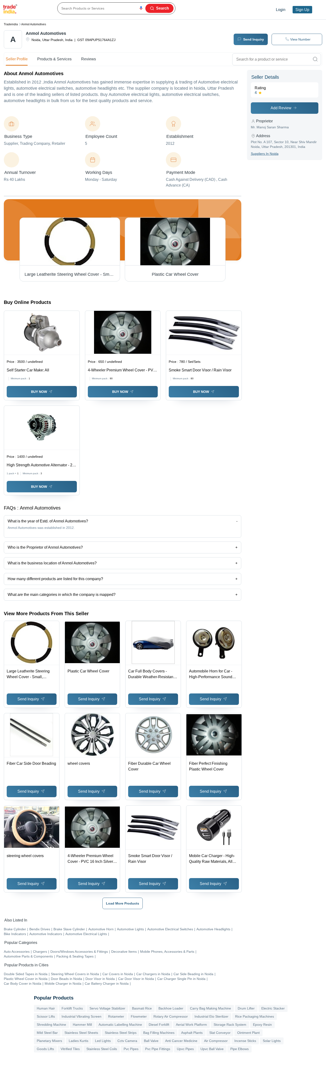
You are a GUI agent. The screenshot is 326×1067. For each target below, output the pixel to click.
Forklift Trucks (72, 1008)
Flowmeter (139, 1016)
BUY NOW (39, 392)
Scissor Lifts (46, 1016)
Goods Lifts (45, 1049)
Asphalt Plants (192, 1033)
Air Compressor (216, 1041)
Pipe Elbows (239, 1049)
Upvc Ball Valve (212, 1049)
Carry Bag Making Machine (210, 1008)
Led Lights (103, 1041)
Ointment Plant (248, 1033)
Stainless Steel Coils (101, 1049)
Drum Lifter (246, 1008)
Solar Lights (272, 1041)
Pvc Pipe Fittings (157, 1049)
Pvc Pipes (131, 1049)
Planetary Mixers (49, 1041)
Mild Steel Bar (47, 1033)
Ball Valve (151, 1041)
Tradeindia (11, 24)
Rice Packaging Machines (254, 1016)
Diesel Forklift (159, 1024)
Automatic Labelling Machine (120, 1024)
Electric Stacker (273, 1008)
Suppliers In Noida (265, 154)
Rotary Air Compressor (170, 1016)
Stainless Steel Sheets (81, 1033)
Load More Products (122, 903)
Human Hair (46, 1008)
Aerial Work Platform (191, 1024)
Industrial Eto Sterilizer (211, 1016)
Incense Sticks (245, 1041)
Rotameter (116, 1016)
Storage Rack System (230, 1024)
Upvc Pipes (185, 1049)
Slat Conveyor (220, 1033)
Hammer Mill (82, 1024)
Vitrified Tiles (70, 1049)
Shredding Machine (51, 1024)
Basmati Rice (142, 1008)
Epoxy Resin (262, 1024)
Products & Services (54, 59)
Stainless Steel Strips (121, 1033)
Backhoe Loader (170, 1008)
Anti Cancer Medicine (181, 1041)
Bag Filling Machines (158, 1033)
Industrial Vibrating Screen (81, 1016)
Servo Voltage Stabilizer (107, 1008)
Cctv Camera (127, 1041)
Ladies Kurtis (78, 1041)
